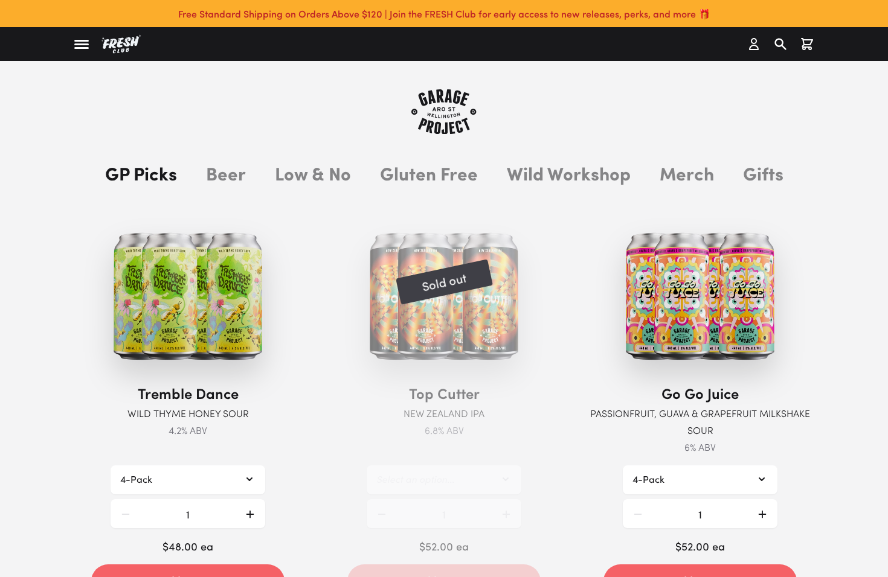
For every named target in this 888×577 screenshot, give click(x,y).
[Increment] (250, 513)
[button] (81, 44)
